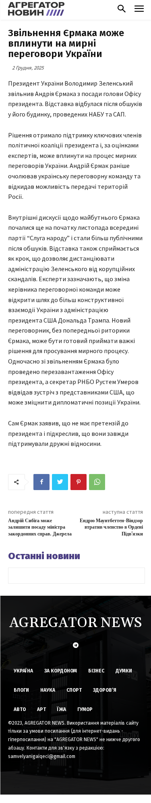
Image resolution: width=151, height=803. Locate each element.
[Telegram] (75, 646)
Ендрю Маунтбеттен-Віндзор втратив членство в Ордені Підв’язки (111, 527)
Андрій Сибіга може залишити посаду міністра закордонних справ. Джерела (40, 527)
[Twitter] (60, 482)
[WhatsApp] (97, 482)
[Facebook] (41, 482)
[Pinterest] (78, 482)
